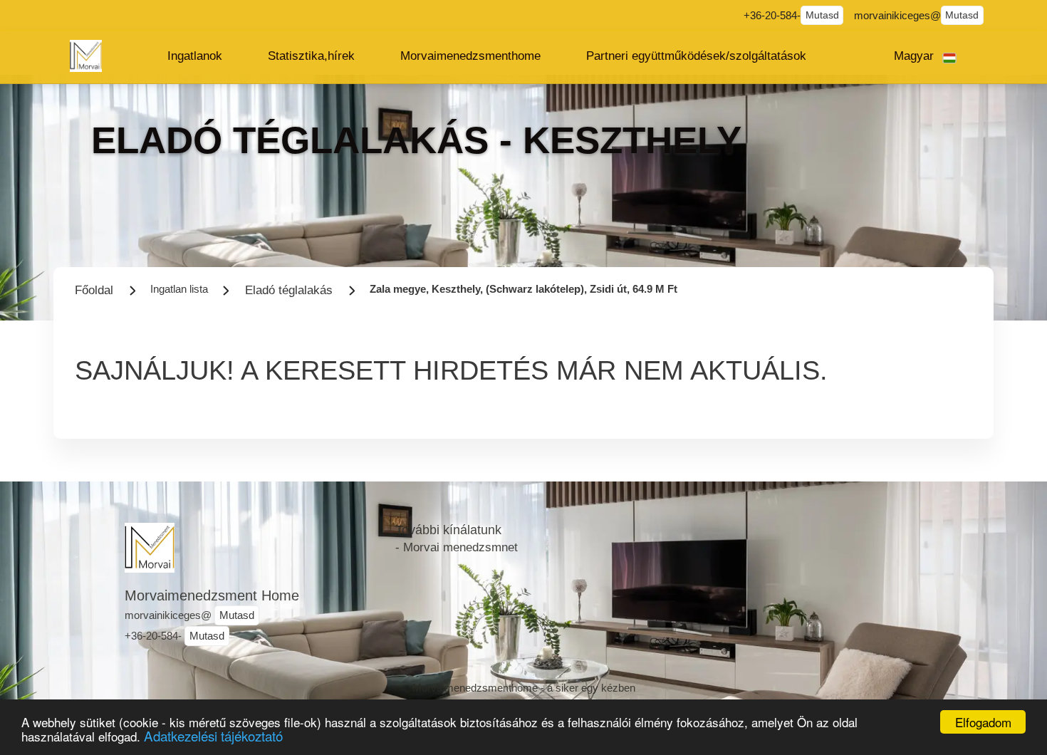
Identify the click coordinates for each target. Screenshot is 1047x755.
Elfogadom (983, 722)
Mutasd (822, 15)
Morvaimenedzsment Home (212, 595)
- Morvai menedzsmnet (456, 547)
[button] (194, 56)
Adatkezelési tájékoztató (213, 735)
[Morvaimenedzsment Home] (86, 56)
